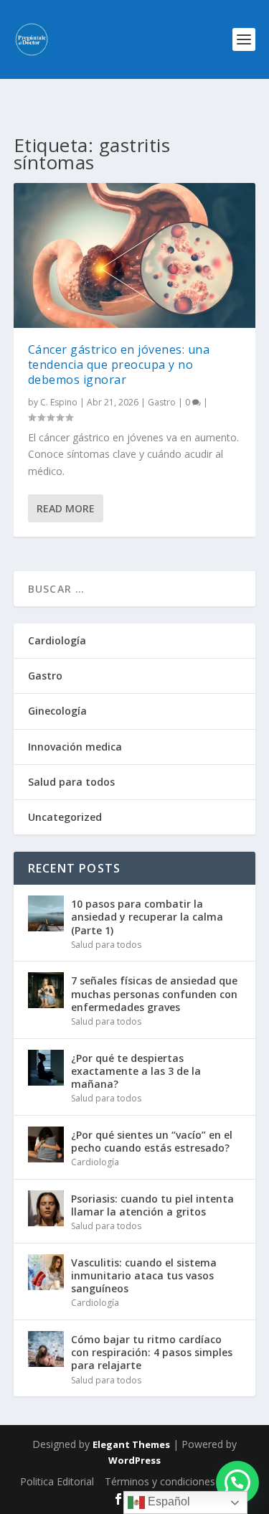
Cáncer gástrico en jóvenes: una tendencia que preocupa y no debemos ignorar (119, 364)
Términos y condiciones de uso (177, 1481)
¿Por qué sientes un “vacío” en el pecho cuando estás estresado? (151, 1141)
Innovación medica (75, 746)
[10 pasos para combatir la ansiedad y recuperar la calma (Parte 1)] (46, 913)
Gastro (162, 402)
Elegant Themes (131, 1444)
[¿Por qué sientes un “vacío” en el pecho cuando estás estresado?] (46, 1144)
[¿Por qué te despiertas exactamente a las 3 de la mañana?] (46, 1068)
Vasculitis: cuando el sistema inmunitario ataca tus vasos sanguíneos (144, 1275)
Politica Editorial (57, 1481)
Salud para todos (71, 782)
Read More (66, 508)
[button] (237, 1482)
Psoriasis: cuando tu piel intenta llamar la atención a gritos (152, 1205)
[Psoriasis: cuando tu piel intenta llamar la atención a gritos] (46, 1208)
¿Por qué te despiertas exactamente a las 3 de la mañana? (136, 1071)
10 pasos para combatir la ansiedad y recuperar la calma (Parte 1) (147, 916)
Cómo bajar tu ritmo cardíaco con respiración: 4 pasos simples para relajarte (151, 1352)
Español (167, 1501)
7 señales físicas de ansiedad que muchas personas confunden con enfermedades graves (154, 993)
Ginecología (57, 711)
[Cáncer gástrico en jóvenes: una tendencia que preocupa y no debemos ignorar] (135, 255)
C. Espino (58, 402)
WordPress (134, 1460)
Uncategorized (65, 817)
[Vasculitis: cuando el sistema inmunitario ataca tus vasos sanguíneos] (46, 1272)
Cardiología (57, 640)
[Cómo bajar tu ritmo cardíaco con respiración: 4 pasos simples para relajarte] (46, 1349)
